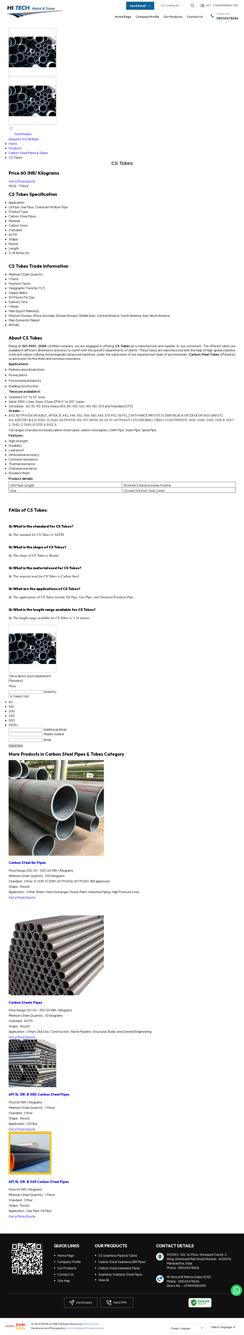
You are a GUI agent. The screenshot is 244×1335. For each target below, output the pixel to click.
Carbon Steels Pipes (25, 1002)
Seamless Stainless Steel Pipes (120, 1274)
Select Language (221, 1327)
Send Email (138, 6)
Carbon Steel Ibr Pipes (27, 862)
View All (103, 1280)
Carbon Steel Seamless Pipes (119, 1268)
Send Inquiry (23, 134)
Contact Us (195, 17)
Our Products (173, 17)
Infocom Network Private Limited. (84, 1328)
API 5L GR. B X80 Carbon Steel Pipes (39, 1094)
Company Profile (147, 17)
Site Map (63, 1281)
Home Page (123, 17)
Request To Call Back (24, 139)
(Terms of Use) (91, 1323)
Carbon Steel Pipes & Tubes (28, 153)
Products (15, 148)
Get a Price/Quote (22, 181)
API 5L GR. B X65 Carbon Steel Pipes (39, 1181)
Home (13, 144)
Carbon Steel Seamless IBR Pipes (122, 1262)
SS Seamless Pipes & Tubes (117, 1255)
